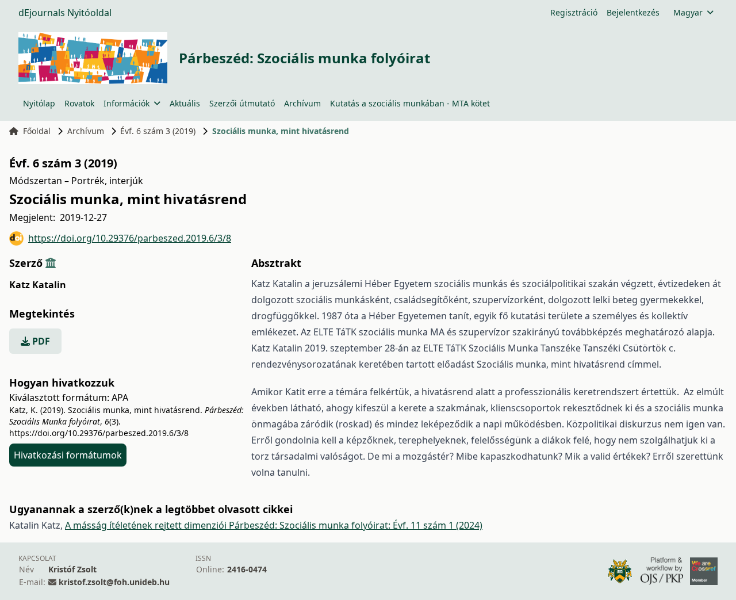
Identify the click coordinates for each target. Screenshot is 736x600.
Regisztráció (573, 12)
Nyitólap (39, 103)
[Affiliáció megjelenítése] (50, 263)
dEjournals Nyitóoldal (65, 12)
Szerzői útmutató (242, 103)
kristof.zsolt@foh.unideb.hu (114, 581)
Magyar (688, 12)
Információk (126, 103)
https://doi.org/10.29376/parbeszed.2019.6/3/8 (129, 238)
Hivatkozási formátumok (68, 455)
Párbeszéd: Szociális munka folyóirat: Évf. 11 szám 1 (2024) (355, 525)
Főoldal (37, 130)
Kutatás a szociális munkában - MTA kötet (410, 103)
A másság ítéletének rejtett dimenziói (147, 525)
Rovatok (79, 103)
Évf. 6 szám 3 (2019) (157, 130)
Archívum (302, 103)
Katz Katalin (37, 284)
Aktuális (185, 103)
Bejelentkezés (633, 12)
